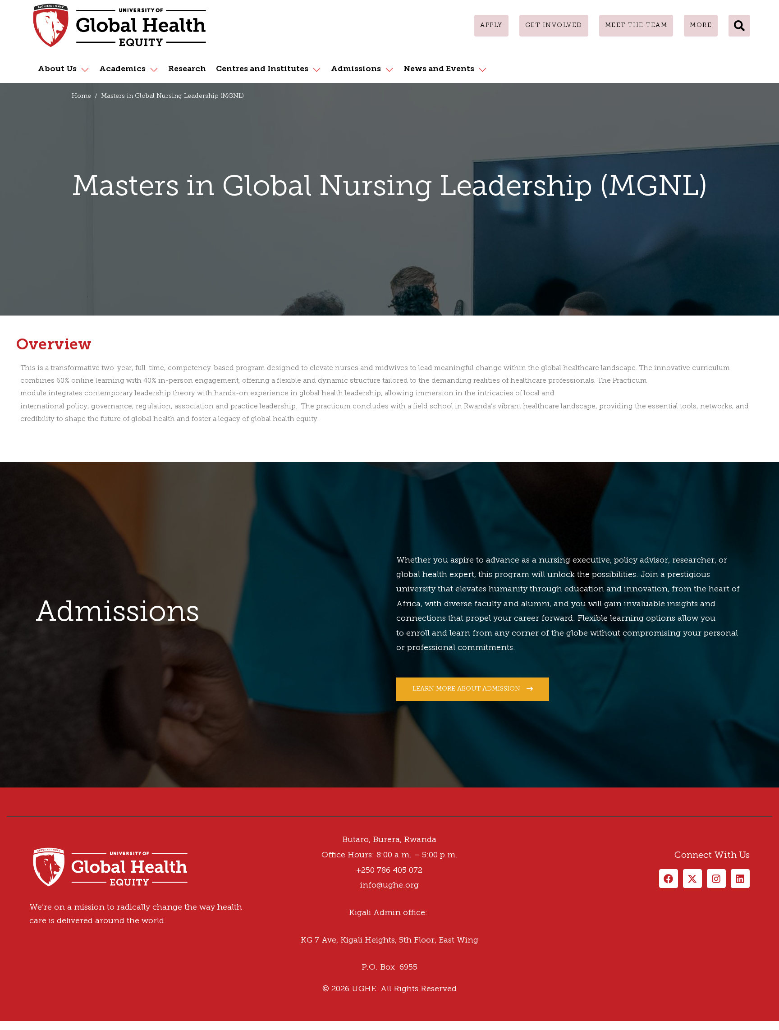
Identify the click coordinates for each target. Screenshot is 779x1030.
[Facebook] (6, 813)
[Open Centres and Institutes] (316, 69)
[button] (739, 26)
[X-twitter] (692, 878)
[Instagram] (24, 813)
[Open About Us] (85, 69)
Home (81, 96)
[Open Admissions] (389, 69)
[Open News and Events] (482, 69)
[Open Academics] (154, 69)
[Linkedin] (33, 813)
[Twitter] (15, 813)
